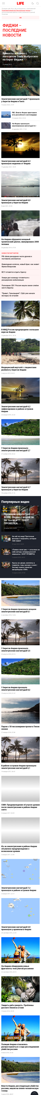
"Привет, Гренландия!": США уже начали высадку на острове (18, 294)
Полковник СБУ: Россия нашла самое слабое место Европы (20, 286)
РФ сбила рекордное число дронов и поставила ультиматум (17, 257)
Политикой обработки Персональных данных (16, 10)
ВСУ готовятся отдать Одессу (14, 272)
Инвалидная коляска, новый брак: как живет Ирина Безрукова (20, 265)
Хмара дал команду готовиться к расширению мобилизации (15, 278)
